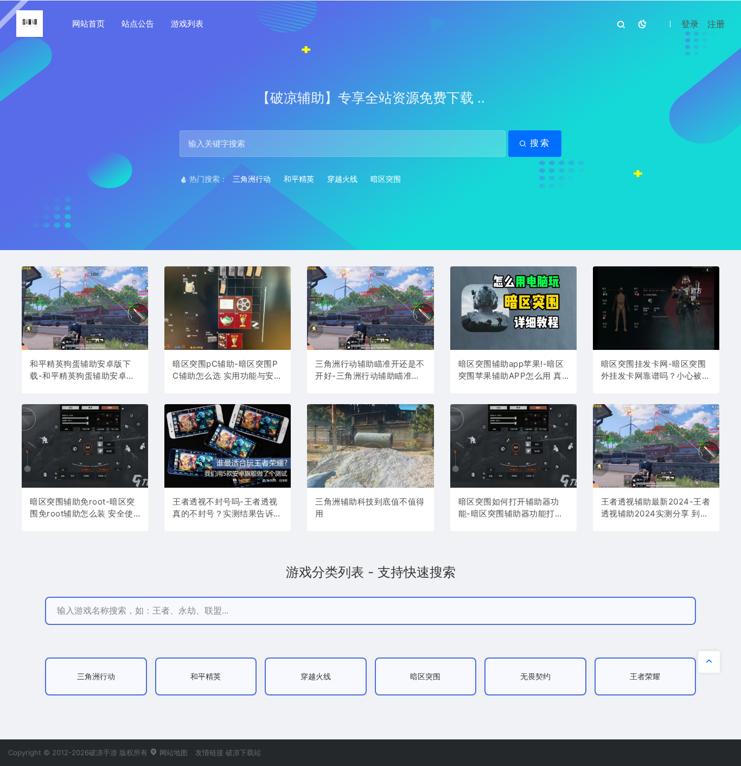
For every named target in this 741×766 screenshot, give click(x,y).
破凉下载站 (243, 752)
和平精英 (299, 178)
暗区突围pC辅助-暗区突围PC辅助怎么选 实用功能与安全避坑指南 (227, 370)
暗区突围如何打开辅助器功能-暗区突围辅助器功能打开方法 (511, 508)
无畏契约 (535, 676)
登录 (690, 23)
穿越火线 (342, 178)
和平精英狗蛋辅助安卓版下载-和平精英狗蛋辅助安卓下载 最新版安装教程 (82, 370)
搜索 (540, 143)
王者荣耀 (645, 676)
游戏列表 (187, 23)
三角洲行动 (252, 178)
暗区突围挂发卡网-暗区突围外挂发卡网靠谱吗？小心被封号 (656, 370)
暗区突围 (385, 178)
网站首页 (88, 23)
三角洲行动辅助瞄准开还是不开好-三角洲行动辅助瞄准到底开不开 (370, 370)
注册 (716, 23)
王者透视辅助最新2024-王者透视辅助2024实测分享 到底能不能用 (656, 508)
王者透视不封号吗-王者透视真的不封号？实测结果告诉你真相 (227, 508)
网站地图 (172, 752)
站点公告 (138, 23)
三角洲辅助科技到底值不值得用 (370, 507)
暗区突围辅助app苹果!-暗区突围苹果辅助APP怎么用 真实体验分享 (511, 370)
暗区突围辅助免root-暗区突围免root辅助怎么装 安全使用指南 (82, 508)
